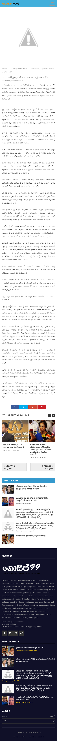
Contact (41, 737)
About (31, 737)
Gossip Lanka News (19, 69)
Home (4, 69)
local (4, 721)
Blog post (8, 468)
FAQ (23, 737)
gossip (4, 716)
